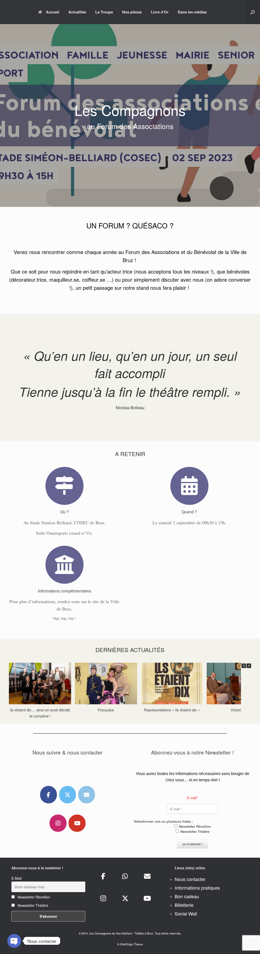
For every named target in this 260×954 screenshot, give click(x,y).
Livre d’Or (160, 12)
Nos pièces (132, 12)
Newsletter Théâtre (194, 831)
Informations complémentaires (64, 590)
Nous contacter (190, 879)
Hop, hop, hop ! (64, 618)
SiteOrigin (126, 944)
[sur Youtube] (77, 823)
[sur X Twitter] (67, 794)
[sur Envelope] (86, 794)
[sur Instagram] (58, 823)
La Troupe (104, 12)
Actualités (77, 12)
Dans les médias (192, 12)
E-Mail (16, 878)
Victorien (238, 709)
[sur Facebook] (48, 794)
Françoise (106, 709)
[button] (252, 12)
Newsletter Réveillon (194, 826)
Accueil (52, 12)
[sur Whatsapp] (125, 876)
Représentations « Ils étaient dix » (172, 709)
